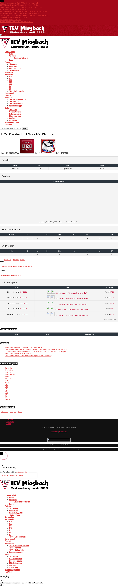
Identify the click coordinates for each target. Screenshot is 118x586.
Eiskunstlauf (9, 93)
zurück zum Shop (22, 472)
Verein (7, 108)
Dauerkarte (13, 66)
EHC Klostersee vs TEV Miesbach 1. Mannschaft (71, 293)
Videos (7, 399)
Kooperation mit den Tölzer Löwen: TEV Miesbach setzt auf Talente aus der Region (35, 351)
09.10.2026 (17, 297)
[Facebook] (0, 24)
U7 (10, 89)
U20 (10, 77)
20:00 (109, 297)
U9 (10, 87)
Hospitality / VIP (15, 68)
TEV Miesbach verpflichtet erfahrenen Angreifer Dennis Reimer (23, 11)
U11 (10, 85)
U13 (10, 83)
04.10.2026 (17, 292)
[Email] (4, 24)
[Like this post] (1, 260)
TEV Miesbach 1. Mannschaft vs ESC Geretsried (71, 304)
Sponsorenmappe (15, 106)
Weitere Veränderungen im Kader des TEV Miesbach (19, 13)
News (11, 54)
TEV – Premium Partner (18, 99)
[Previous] (5, 1)
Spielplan (12, 56)
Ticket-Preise (14, 70)
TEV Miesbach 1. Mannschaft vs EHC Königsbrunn (71, 315)
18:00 (109, 303)
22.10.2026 (17, 309)
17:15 (109, 309)
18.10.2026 (17, 303)
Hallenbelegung (15, 114)
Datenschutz (63, 432)
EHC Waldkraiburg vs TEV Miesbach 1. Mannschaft (71, 310)
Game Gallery (10, 374)
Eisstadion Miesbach (59, 181)
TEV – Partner (14, 101)
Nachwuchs (9, 74)
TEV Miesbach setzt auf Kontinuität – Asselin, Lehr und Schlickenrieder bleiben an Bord (37, 349)
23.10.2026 (17, 314)
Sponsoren (8, 97)
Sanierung (13, 120)
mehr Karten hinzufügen (12, 475)
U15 (10, 81)
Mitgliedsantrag (15, 116)
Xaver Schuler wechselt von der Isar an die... (16, 22)
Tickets (7, 62)
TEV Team (13, 110)
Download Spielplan (21, 58)
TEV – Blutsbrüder (16, 104)
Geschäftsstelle (15, 112)
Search (25, 128)
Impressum (54, 432)
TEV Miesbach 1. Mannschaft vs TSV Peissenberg (71, 298)
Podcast (7, 383)
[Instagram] (2, 24)
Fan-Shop (8, 124)
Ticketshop (13, 64)
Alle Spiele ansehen (110, 319)
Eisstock (8, 95)
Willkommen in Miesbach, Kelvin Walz (14, 9)
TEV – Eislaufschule (16, 91)
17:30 (109, 292)
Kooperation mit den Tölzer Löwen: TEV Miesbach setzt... (21, 7)
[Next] (7, 1)
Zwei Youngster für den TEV (10, 20)
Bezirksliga (9, 72)
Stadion (12, 118)
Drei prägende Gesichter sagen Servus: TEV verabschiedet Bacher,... (25, 15)
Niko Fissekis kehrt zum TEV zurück (13, 18)
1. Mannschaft (10, 52)
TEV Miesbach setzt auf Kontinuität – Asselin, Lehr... (19, 5)
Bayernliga (9, 368)
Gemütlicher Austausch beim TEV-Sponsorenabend (19, 3)
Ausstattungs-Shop (12, 122)
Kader (11, 60)
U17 (10, 79)
